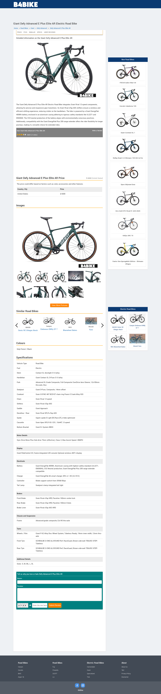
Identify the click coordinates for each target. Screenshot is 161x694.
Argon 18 (21, 677)
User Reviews (49, 32)
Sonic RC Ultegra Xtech (28, 330)
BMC (19, 674)
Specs (39, 32)
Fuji (54, 667)
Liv (53, 677)
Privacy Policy (126, 674)
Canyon (20, 667)
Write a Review (97, 131)
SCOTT (55, 674)
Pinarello (55, 670)
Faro (91, 330)
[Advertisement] (80, 14)
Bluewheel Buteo (70, 330)
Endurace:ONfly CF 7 (49, 329)
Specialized (91, 674)
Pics (25, 32)
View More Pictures (59, 305)
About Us (124, 667)
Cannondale (91, 667)
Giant (89, 670)
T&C (123, 670)
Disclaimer (125, 677)
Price (19, 32)
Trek (88, 677)
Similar (32, 32)
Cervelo (20, 670)
